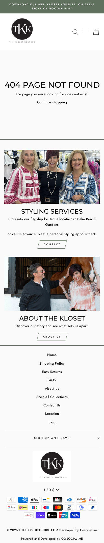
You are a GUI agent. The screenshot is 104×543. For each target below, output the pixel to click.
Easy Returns (52, 371)
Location (52, 413)
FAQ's (52, 380)
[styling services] (52, 177)
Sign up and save (52, 438)
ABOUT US (52, 337)
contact (52, 244)
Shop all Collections (52, 396)
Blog (52, 422)
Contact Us (52, 405)
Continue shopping (52, 102)
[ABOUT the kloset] (52, 284)
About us (52, 388)
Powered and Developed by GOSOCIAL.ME (52, 538)
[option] (52, 7)
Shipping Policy (51, 363)
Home (52, 354)
